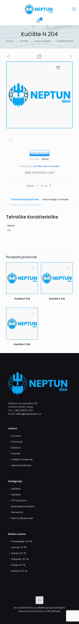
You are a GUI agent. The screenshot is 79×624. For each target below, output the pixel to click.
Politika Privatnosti (22, 459)
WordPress (53, 611)
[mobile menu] (74, 9)
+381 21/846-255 (23, 410)
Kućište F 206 (22, 344)
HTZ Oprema (18, 500)
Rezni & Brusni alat (22, 518)
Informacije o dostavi (55, 199)
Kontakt (15, 453)
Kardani (16, 494)
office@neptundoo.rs (28, 414)
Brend (45, 159)
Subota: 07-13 (19, 571)
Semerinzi (17, 512)
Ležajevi (16, 488)
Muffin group (45, 607)
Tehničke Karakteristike (25, 199)
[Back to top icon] (39, 600)
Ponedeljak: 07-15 (21, 541)
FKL (9, 230)
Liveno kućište (42, 41)
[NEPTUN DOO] (39, 9)
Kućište (24, 41)
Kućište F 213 (22, 298)
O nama (16, 436)
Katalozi (16, 447)
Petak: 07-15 (18, 565)
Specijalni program (22, 506)
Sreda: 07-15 (18, 553)
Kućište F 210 (57, 298)
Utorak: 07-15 (18, 547)
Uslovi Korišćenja (21, 465)
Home (10, 41)
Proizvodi (16, 441)
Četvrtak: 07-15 (20, 559)
